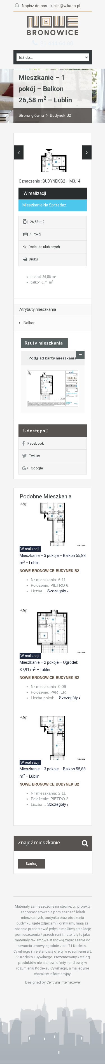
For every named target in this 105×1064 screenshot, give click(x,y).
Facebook (35, 443)
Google (37, 468)
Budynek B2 (60, 115)
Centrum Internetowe (63, 982)
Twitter (34, 456)
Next (87, 152)
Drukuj (34, 259)
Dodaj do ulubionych (44, 247)
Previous (19, 152)
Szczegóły (56, 591)
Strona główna (31, 115)
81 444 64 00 (56, 43)
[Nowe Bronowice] (52, 26)
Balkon (30, 323)
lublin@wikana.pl (65, 5)
